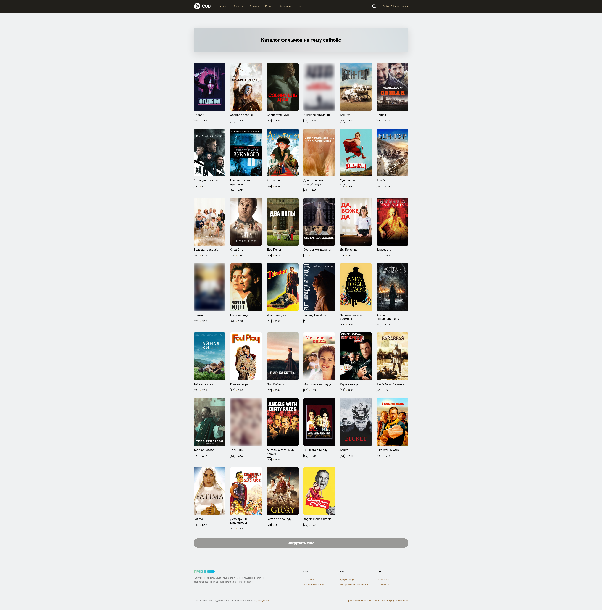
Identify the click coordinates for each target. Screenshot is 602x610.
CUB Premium (383, 584)
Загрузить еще (301, 543)
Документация (347, 579)
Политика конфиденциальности (391, 600)
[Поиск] (374, 6)
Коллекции (285, 6)
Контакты (308, 579)
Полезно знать (384, 579)
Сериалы (254, 6)
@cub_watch (262, 600)
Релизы (269, 6)
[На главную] (202, 6)
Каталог (223, 6)
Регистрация (400, 6)
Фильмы (238, 6)
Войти (386, 6)
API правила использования (354, 584)
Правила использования (359, 600)
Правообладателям (313, 584)
